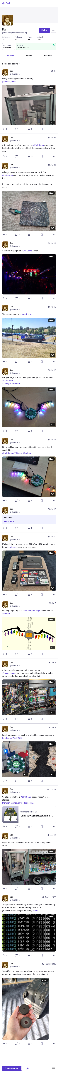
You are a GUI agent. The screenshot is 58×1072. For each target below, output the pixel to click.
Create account (11, 1068)
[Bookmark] (41, 129)
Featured (48, 55)
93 (16, 39)
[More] (54, 129)
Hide (51, 87)
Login (26, 1068)
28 (3, 39)
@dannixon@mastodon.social (13, 33)
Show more (9, 521)
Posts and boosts (10, 64)
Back (8, 3)
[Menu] (53, 30)
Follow (44, 30)
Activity (10, 55)
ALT (52, 122)
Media (29, 55)
